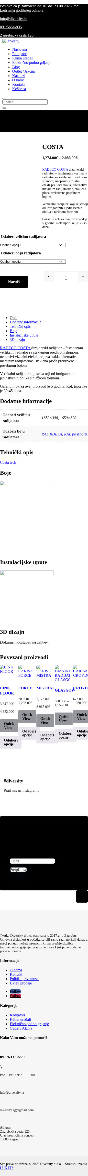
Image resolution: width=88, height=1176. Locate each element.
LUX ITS (6, 1168)
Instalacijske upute (24, 335)
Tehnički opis (20, 326)
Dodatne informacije (25, 322)
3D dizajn (17, 339)
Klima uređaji (22, 58)
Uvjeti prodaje (21, 983)
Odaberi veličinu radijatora (23, 236)
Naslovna (19, 49)
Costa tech (8, 462)
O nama (18, 80)
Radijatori (19, 54)
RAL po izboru (75, 434)
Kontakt (18, 84)
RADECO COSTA (55, 169)
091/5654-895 (11, 27)
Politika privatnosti (24, 979)
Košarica (19, 89)
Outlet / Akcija (23, 71)
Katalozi (18, 76)
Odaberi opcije (11, 742)
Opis (13, 318)
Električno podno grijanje (31, 62)
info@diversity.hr (13, 19)
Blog (16, 67)
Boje (13, 331)
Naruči (14, 282)
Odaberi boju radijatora (21, 253)
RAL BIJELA (52, 434)
